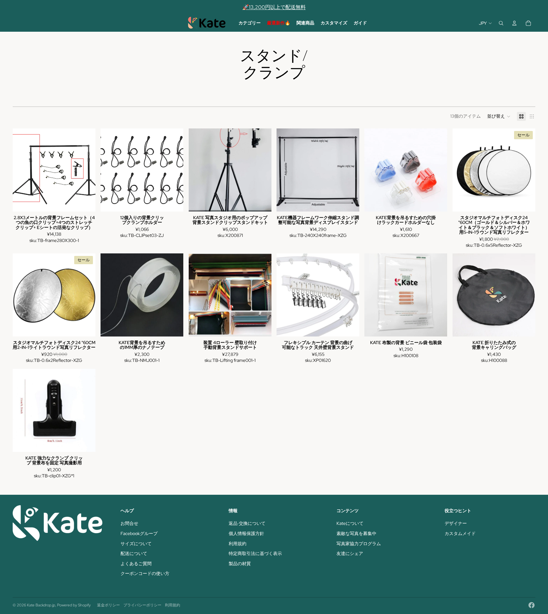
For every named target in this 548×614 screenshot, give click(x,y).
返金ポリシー (108, 605)
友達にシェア (349, 553)
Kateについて (349, 523)
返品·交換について (247, 523)
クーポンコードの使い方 (145, 573)
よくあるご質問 (136, 563)
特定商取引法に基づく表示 (255, 553)
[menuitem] (249, 23)
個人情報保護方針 (246, 533)
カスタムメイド (460, 533)
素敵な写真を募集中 (356, 533)
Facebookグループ (139, 533)
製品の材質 (240, 563)
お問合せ (129, 523)
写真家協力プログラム (358, 543)
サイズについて (136, 543)
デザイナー (456, 523)
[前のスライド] (22, 170)
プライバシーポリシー (142, 605)
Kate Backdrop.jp (41, 605)
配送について (134, 553)
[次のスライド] (85, 170)
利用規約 (237, 543)
